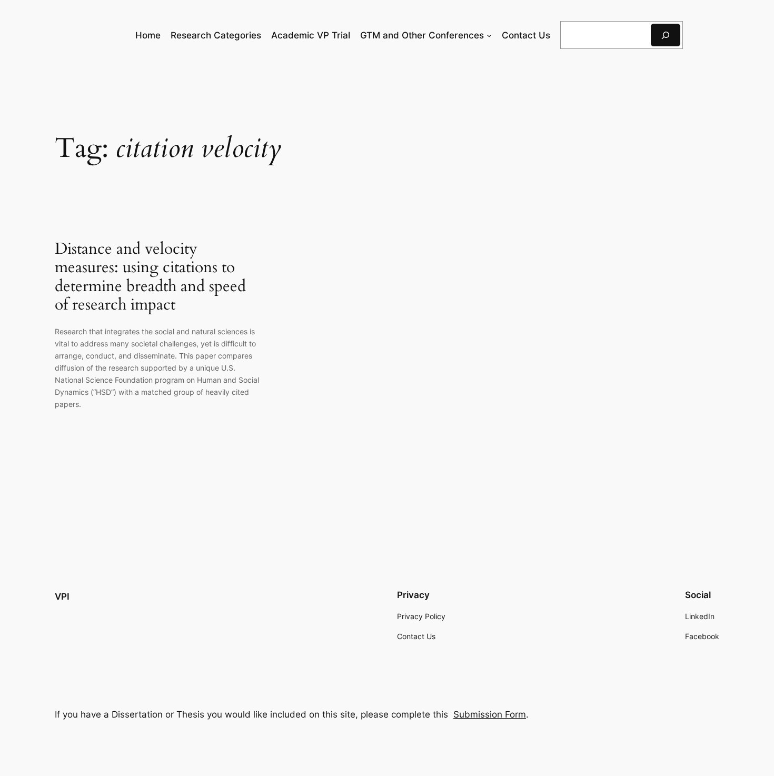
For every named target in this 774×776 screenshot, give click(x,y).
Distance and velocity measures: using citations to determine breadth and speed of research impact (150, 277)
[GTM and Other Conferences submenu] (489, 35)
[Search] (665, 35)
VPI (62, 596)
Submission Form (489, 714)
